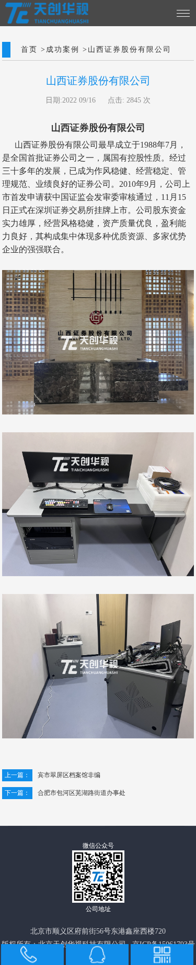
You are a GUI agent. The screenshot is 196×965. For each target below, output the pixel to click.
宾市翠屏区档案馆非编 (52, 775)
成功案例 (62, 50)
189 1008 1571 (28, 954)
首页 (29, 50)
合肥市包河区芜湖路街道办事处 (65, 793)
